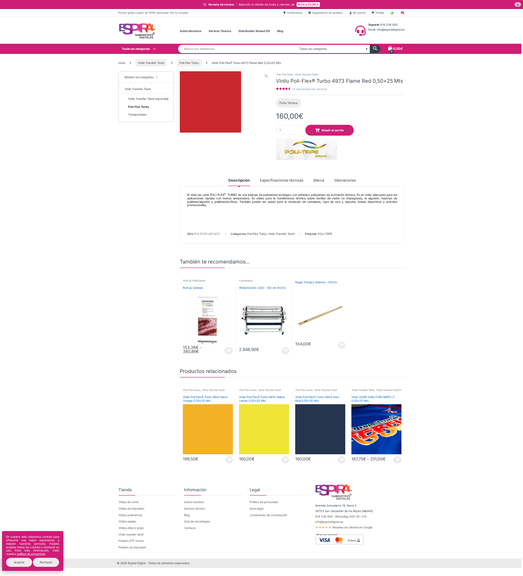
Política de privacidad (264, 502)
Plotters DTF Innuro (131, 541)
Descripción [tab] (239, 180)
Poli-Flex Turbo (189, 63)
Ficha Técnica (288, 103)
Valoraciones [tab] (345, 180)
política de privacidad (31, 554)
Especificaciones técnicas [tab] (282, 180)
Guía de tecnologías (197, 521)
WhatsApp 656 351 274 (350, 516)
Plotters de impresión (132, 547)
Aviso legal (256, 508)
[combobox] (237, 49)
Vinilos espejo (127, 521)
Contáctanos (294, 12)
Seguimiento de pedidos (327, 12)
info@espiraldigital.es (329, 522)
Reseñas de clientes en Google (343, 527)
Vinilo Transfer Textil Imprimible (393, 390)
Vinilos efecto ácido (131, 528)
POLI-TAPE (325, 234)
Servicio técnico (194, 508)
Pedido (379, 12)
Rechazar (46, 562)
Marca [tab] (318, 180)
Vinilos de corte (128, 502)
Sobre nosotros (194, 502)
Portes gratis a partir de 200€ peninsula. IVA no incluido (153, 12)
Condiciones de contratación (268, 515)
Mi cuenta (359, 12)
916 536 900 (324, 516)
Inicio (121, 63)
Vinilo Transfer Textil (151, 63)
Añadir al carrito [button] (285, 350)
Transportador (137, 114)
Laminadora (246, 280)
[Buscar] (375, 49)
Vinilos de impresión (131, 508)
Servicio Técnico (220, 31)
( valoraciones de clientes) (310, 89)
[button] (266, 75)
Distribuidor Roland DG (254, 31)
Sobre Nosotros (190, 31)
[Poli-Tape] (306, 149)
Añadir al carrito (332, 130)
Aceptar (19, 562)
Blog (280, 31)
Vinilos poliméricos (130, 515)
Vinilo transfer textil (130, 534)
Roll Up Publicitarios (194, 280)
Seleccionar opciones (225, 350)
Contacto (190, 528)
